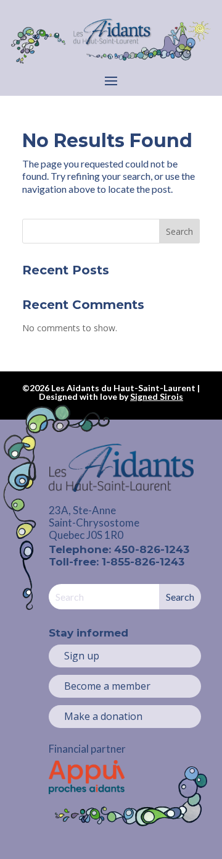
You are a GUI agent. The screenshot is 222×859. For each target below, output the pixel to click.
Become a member (107, 686)
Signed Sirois (156, 396)
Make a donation (103, 716)
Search (179, 231)
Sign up (81, 655)
